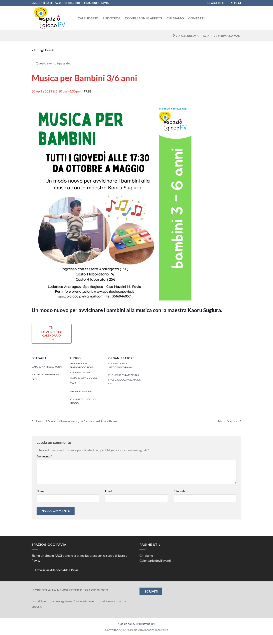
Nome (40, 491)
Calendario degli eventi (155, 560)
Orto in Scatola (227, 421)
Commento (44, 456)
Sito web (179, 491)
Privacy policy (146, 623)
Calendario (88, 18)
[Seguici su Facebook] (232, 3)
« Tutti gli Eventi (43, 50)
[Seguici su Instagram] (235, 3)
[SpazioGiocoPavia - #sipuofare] (52, 18)
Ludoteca (112, 18)
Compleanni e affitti (143, 18)
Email (108, 491)
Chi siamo (175, 18)
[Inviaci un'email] (239, 3)
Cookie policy (126, 623)
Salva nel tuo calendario (51, 333)
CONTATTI (196, 18)
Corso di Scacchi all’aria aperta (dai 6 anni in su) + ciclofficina (76, 421)
